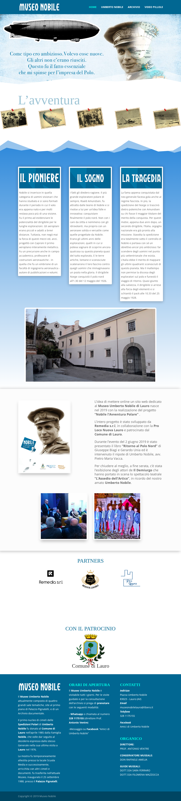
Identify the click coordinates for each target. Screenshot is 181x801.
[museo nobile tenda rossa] (117, 538)
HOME (93, 7)
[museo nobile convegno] (64, 538)
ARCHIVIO (134, 7)
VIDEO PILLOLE (154, 7)
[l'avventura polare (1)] (44, 471)
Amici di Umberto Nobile (134, 726)
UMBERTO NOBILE (112, 7)
